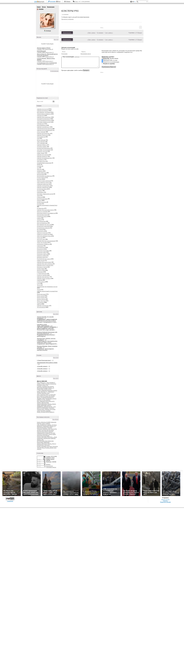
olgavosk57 (45, 434)
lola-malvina (50, 386)
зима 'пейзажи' (41, 141)
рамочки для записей (43, 154)
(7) (52, 360)
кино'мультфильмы (42, 199)
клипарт (39, 200)
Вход (59, 1)
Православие (40, 268)
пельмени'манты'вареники (44, 163)
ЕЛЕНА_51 (40, 400)
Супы (38, 283)
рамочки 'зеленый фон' (43, 185)
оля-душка (52, 409)
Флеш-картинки (41, 294)
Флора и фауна (41, 299)
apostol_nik (40, 430)
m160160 (39, 434)
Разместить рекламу (165, 502)
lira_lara (53, 433)
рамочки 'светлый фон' (43, 277)
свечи (38, 195)
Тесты (38, 285)
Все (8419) (55, 419)
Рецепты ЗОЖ (41, 270)
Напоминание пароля (86, 53)
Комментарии (50, 7)
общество (39, 237)
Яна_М (44, 447)
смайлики (76, 56)
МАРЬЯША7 (45, 408)
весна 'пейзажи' (41, 140)
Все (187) (55, 378)
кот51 (53, 401)
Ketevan (39, 423)
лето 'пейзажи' (41, 143)
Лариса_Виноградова (43, 402)
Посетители (49, 466)
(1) (49, 368)
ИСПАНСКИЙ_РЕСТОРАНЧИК (45, 441)
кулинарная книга (42, 216)
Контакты (165, 500)
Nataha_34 (51, 388)
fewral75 (51, 431)
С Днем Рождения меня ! (44, 360)
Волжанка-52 (50, 397)
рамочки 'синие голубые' (43, 278)
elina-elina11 (45, 431)
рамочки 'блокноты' (42, 156)
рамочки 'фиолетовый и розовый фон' (47, 291)
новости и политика (42, 233)
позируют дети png (42, 151)
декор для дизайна (42, 242)
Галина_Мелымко (42, 437)
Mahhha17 (40, 426)
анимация (39, 171)
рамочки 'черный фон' (43, 305)
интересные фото (42, 189)
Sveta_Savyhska (41, 392)
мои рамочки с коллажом (43, 112)
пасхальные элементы (43, 244)
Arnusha (37, 9)
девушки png (40, 115)
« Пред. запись (91, 32)
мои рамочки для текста (43, 224)
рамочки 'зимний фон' (43, 187)
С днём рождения (42, 273)
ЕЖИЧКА (53, 438)
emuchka (47, 384)
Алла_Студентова (51, 394)
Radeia (39, 389)
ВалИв (53, 396)
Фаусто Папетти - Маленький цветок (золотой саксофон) (47, 54)
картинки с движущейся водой (45, 194)
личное (39, 219)
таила (38, 410)
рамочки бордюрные (42, 110)
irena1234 (48, 433)
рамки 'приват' (41, 153)
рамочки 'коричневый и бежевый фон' (47, 205)
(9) (49, 366)
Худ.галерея (40, 302)
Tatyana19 (39, 429)
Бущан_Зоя (47, 396)
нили (55, 447)
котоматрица (40, 208)
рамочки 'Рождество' (42, 135)
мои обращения (41, 221)
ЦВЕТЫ (39, 304)
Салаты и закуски (42, 275)
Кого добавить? (51, 382)
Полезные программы (43, 250)
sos (38, 168)
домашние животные (42, 184)
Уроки (38, 289)
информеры (40, 192)
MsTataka (45, 388)
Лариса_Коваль (51, 404)
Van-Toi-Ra (54, 429)
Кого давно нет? (41, 382)
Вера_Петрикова (41, 397)
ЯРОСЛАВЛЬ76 (50, 412)
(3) (45, 340)
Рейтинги (68, 1)
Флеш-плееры (41, 297)
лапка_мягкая (49, 447)
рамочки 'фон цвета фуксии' (44, 264)
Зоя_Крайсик (46, 400)
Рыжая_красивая (41, 446)
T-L (47, 392)
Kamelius (39, 385)
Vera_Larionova (41, 394)
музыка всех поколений (43, 226)
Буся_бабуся (40, 396)
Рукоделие (40, 272)
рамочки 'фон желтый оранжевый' (46, 241)
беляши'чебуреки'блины (43, 148)
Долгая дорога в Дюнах (43, 48)
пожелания (40, 246)
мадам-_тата (52, 406)
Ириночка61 (40, 442)
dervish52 (51, 430)
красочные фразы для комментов (46, 213)
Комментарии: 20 (49, 49)
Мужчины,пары (41, 257)
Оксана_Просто (51, 443)
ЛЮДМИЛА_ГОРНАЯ (42, 406)
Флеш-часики (40, 296)
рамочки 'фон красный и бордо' (45, 210)
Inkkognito (53, 422)
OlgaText (39, 427)
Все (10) (56, 39)
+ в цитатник (65, 14)
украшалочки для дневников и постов (47, 286)
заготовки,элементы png (43, 122)
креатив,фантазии (42, 215)
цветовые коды (41, 161)
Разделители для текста (43, 259)
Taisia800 (49, 427)
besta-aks (45, 430)
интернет (39, 190)
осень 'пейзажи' (41, 132)
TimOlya (39, 393)
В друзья (48, 30)
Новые (140, 32)
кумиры (39, 218)
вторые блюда (41, 177)
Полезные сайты (41, 252)
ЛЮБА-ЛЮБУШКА (42, 405)
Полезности (40, 249)
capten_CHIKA (41, 384)
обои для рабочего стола (44, 236)
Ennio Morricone (41, 51)
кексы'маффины (41, 125)
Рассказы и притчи (42, 267)
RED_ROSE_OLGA (46, 389)
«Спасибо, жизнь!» (42, 366)
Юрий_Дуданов (41, 412)
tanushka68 (46, 435)
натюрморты (40, 159)
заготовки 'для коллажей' (44, 150)
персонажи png (41, 136)
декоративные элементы (44, 114)
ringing (50, 434)
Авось (76, 1)
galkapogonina (41, 433)
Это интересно (41, 307)
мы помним (40, 229)
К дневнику (100, 32)
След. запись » (109, 32)
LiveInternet (39, 2)
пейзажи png (40, 123)
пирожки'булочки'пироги (43, 119)
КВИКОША (47, 442)
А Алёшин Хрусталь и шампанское (47, 63)
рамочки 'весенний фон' (43, 133)
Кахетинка (48, 401)
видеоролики (40, 174)
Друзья (44, 7)
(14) (39, 364)
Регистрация (53, 1)
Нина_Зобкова (45, 409)
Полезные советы (42, 254)
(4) (45, 318)
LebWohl (47, 423)
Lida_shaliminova (41, 425)
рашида (39, 449)
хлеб (38, 138)
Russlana (44, 427)
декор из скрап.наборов (43, 181)
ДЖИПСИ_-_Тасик (52, 437)
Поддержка (131, 1)
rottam (54, 434)
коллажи (39, 203)
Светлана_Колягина (52, 446)
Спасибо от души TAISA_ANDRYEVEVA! (43, 325)
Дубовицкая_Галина (50, 398)
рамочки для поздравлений (44, 130)
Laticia (43, 423)
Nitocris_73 (52, 426)
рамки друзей (40, 260)
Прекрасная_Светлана (43, 445)
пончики (39, 166)
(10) (51, 326)
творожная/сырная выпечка (44, 128)
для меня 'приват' (42, 146)
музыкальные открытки (43, 228)
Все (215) (55, 357)
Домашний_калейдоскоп (43, 438)
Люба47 (49, 405)
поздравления (41, 247)
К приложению (54, 71)
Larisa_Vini (45, 385)
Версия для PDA (165, 499)
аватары (39, 169)
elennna (39, 431)
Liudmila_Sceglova (42, 386)
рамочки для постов (42, 109)
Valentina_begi (45, 393)
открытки (39, 197)
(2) (51, 333)
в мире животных (41, 172)
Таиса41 (39, 447)
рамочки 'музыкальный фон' (44, 158)
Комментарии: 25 (49, 56)
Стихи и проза (41, 281)
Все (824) (55, 314)
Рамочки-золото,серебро (44, 265)
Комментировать (67, 32)
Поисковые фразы (51, 467)
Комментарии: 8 (49, 61)
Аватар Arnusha (47, 20)
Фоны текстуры (41, 300)
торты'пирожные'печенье (44, 120)
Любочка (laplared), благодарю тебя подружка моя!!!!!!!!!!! (47, 333)
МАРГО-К (39, 408)
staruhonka (40, 435)
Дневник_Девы (41, 398)
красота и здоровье (42, 211)
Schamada (50, 390)
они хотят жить (41, 239)
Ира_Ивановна (41, 401)
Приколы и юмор (41, 255)
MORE (38, 164)
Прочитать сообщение (67, 19)
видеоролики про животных (44, 176)
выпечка (39, 179)
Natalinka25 (46, 426)
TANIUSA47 (51, 392)
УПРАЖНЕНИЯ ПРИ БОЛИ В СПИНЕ (47, 362)
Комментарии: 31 (49, 52)
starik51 (55, 390)
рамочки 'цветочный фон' (44, 117)
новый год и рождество (43, 234)
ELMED (49, 422)
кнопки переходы (42, 202)
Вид (133, 2)
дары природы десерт (43, 182)
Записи (39, 7)
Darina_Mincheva (41, 422)
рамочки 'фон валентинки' (44, 262)
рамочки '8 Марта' (42, 145)
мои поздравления (42, 223)
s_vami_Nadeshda (42, 390)
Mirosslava (40, 388)
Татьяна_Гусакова (45, 410)
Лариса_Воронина (42, 404)
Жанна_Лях (40, 439)
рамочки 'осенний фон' (43, 127)
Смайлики (39, 280)
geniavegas (53, 384)
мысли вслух (40, 231)
